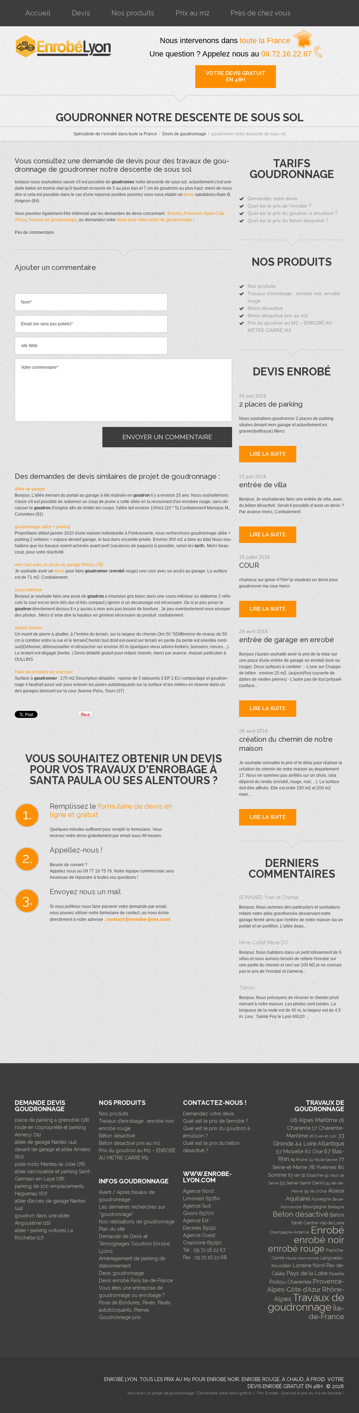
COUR (249, 565)
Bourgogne (314, 1206)
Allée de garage (30, 489)
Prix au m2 (192, 13)
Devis (81, 13)
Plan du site (112, 1229)
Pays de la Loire (306, 1273)
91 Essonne (312, 1175)
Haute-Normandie (302, 1258)
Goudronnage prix (120, 1317)
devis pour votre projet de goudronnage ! (155, 219)
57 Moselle (289, 1151)
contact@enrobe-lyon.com (138, 919)
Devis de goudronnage (184, 133)
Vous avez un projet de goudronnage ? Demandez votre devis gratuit (189, 1393)
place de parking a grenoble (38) (52, 1120)
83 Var (294, 1175)
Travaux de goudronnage (52, 219)
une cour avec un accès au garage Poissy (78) (59, 564)
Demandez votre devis (272, 198)
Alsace (336, 1191)
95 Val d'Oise (315, 1191)
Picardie (336, 1273)
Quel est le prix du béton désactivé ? (288, 220)
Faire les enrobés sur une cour (44, 672)
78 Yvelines (323, 1167)
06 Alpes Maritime (313, 1120)
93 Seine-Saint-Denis (302, 1183)
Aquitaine (298, 1198)
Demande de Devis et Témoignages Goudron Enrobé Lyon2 (134, 1244)
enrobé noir (319, 1239)
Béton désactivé (265, 308)
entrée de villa (262, 485)
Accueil (37, 13)
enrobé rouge (296, 1248)
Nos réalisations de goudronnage (137, 1221)
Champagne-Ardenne (289, 1232)
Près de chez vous (261, 13)
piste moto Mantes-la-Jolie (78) (50, 1164)
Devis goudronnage (121, 1273)
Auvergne (321, 1199)
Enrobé (175, 213)
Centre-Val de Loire (323, 1222)
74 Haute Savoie (323, 1159)
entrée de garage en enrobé (286, 640)
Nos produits (132, 13)
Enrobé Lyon (120, 1379)
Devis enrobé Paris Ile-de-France (136, 1280)
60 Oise (314, 1151)
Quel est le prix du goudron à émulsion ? (293, 213)
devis (189, 194)
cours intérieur (28, 589)
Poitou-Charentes (290, 1282)
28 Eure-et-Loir (323, 1136)
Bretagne (336, 1207)
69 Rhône (299, 1159)
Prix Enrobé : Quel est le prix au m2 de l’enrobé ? (300, 1393)
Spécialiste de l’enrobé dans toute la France (115, 133)
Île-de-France (326, 1312)
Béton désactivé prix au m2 (278, 315)
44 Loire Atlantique (319, 1143)
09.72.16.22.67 (287, 53)
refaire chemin (28, 627)
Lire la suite (268, 454)
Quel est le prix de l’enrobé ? (279, 206)
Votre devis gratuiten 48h (235, 76)
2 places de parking (271, 404)
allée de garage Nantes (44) (46, 1142)
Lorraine (302, 1265)
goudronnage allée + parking (42, 526)
